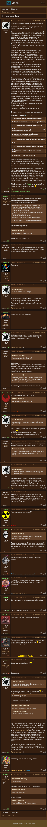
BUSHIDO (6, 407)
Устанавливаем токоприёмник (25, 143)
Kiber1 (29, 184)
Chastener (6, 660)
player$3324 (15, 191)
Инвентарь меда (20, 696)
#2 (12, 196)
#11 (12, 441)
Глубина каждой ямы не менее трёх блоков (29, 122)
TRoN (5, 569)
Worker (28, 191)
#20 (12, 637)
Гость (17, 16)
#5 (12, 285)
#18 (12, 597)
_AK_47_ (5, 637)
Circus (6, 249)
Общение (14, 9)
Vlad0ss (5, 312)
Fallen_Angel (6, 614)
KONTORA (5, 665)
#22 (12, 677)
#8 (12, 351)
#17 (12, 578)
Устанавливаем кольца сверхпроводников (29, 139)
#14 (12, 509)
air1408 (5, 509)
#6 (12, 312)
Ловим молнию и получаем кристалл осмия (26, 151)
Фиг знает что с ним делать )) (24, 155)
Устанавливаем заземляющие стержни (28, 125)
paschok (5, 196)
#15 (12, 529)
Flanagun (5, 529)
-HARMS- (5, 597)
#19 (12, 614)
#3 (12, 245)
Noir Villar (5, 276)
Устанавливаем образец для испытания (28, 146)
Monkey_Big (5, 578)
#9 (12, 392)
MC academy (6, 629)
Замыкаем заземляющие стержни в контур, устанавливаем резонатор (28, 130)
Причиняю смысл (17, 189)
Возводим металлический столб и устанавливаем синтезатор (25, 135)
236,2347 (30, 115)
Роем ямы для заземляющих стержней (28, 118)
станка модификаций (21, 731)
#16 (12, 554)
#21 (12, 659)
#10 (12, 415)
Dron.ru (5, 21)
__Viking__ (5, 555)
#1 (12, 20)
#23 (12, 756)
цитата (43, 20)
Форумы (5, 9)
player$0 (5, 245)
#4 (12, 262)
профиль (37, 20)
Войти (43, 3)
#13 (12, 492)
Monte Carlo (5, 651)
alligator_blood (6, 392)
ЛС (33, 20)
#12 (12, 464)
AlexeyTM (6, 262)
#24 (12, 774)
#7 (12, 332)
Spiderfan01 (5, 756)
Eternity (5, 324)
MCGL (15, 3)
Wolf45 (22, 191)
